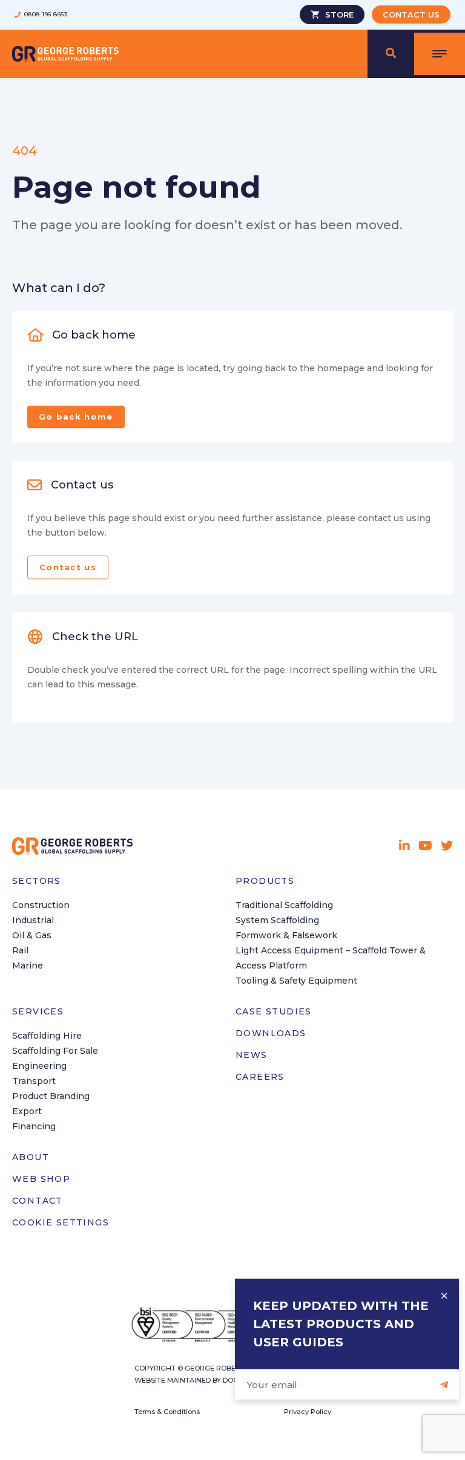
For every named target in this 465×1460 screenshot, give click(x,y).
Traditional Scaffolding (284, 905)
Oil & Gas (31, 935)
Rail (20, 950)
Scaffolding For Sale (55, 1050)
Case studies (274, 1011)
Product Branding (51, 1096)
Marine (27, 965)
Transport (34, 1081)
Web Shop (41, 1178)
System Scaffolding (277, 920)
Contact (37, 1200)
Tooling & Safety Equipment (296, 980)
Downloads (271, 1033)
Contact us (67, 567)
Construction (41, 905)
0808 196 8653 (45, 14)
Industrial (33, 920)
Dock (233, 1380)
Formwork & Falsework (286, 935)
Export (27, 1111)
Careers (260, 1076)
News (252, 1055)
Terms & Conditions (167, 1411)
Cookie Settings (60, 1222)
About (30, 1157)
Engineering (39, 1065)
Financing (34, 1126)
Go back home (76, 416)
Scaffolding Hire (47, 1035)
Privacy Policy (307, 1411)
